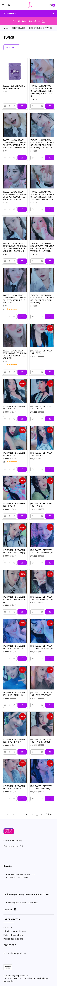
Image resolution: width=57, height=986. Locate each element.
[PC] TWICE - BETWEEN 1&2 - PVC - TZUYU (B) (14, 694)
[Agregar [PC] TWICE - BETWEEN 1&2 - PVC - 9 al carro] (22, 418)
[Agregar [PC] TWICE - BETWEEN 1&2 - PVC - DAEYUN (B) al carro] (49, 658)
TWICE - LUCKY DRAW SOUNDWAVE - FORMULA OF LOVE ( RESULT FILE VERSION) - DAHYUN (15, 195)
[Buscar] (9, 5)
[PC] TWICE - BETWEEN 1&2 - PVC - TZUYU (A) (41, 694)
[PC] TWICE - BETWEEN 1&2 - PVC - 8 (41, 407)
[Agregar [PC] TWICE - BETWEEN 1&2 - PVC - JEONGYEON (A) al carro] (22, 611)
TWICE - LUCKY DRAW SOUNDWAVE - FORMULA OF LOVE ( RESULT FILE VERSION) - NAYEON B (15, 247)
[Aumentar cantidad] (14, 106)
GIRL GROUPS (35, 28)
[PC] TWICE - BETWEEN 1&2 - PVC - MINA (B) (41, 787)
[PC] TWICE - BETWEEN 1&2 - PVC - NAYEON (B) (41, 551)
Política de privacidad (13, 938)
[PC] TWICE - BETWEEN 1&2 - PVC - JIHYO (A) (14, 740)
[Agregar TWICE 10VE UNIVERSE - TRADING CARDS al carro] (22, 106)
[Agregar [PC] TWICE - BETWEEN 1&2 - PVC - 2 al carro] (49, 516)
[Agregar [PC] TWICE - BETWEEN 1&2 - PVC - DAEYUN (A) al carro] (49, 611)
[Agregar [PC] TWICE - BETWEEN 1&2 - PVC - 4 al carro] (22, 516)
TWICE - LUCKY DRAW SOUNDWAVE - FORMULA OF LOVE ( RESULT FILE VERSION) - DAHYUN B (42, 144)
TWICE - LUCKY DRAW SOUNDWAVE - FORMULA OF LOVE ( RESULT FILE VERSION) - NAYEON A (42, 247)
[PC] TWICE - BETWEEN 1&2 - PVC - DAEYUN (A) (41, 598)
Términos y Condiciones (14, 931)
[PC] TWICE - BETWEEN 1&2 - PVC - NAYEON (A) (14, 551)
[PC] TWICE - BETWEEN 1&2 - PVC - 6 (14, 454)
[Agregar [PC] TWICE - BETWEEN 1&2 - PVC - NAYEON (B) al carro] (49, 562)
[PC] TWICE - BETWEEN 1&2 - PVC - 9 (14, 407)
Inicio (6, 28)
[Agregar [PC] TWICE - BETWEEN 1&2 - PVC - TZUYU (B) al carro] (22, 705)
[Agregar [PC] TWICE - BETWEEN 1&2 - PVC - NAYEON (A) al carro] (22, 562)
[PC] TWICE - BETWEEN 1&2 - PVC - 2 (41, 504)
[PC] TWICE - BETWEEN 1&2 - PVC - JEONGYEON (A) (14, 599)
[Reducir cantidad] (5, 106)
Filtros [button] (12, 47)
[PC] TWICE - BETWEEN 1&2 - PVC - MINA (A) (14, 787)
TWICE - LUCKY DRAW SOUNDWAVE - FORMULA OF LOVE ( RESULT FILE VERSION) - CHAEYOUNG (15, 144)
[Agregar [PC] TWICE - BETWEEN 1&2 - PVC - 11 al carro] (49, 372)
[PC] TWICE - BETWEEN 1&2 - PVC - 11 (41, 352)
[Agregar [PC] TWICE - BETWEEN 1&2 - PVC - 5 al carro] (49, 469)
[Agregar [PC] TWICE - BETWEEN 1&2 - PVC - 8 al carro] (49, 418)
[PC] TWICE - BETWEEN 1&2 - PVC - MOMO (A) (14, 647)
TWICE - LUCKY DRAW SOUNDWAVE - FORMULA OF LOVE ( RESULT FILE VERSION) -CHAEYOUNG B (42, 91)
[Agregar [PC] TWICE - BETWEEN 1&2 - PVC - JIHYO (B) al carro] (49, 752)
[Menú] (3, 5)
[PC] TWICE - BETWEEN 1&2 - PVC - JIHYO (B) (41, 740)
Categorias (9, 13)
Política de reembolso (13, 935)
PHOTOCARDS (18, 28)
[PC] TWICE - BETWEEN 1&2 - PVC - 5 (41, 454)
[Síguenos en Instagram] (15, 909)
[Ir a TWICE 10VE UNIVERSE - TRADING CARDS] (15, 71)
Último (49, 814)
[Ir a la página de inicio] (30, 5)
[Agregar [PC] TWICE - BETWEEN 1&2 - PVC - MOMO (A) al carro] (22, 658)
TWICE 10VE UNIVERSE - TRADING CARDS (14, 87)
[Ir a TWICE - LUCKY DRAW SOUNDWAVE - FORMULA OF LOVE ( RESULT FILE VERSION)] (15, 280)
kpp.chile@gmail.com (16, 953)
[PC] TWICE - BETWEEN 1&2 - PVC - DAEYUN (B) (41, 647)
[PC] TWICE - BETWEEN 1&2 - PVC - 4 (14, 504)
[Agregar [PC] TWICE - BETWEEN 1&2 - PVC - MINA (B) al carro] (49, 798)
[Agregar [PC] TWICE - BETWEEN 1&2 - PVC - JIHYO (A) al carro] (22, 752)
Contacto (7, 927)
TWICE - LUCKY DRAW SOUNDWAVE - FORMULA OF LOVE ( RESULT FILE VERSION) (15, 299)
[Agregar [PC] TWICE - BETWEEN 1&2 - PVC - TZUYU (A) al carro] (49, 705)
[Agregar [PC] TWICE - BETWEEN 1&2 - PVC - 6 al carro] (22, 469)
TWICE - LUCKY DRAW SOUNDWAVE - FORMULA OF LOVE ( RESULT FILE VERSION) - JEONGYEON (42, 195)
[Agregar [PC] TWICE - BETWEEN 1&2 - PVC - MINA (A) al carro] (22, 798)
